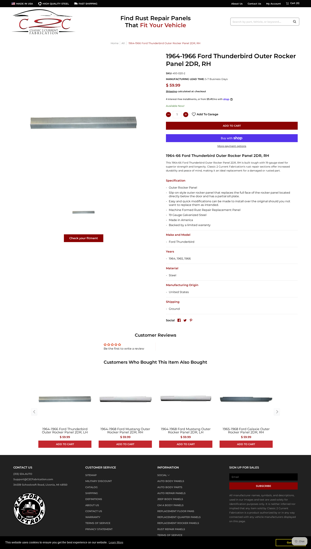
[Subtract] (168, 114)
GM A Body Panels (170, 505)
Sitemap (91, 475)
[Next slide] (277, 412)
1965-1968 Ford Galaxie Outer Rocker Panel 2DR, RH (246, 430)
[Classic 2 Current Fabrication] (44, 21)
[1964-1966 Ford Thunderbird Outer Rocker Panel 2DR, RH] (83, 212)
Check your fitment (83, 238)
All (123, 43)
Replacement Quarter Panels (179, 517)
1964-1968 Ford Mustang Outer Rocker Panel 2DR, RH (125, 430)
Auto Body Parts (169, 487)
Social (162, 475)
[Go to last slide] (34, 412)
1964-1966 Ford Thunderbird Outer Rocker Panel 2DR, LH (65, 430)
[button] (292, 3)
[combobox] (264, 21)
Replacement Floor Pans (175, 511)
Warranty (92, 517)
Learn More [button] (116, 542)
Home (114, 43)
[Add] (185, 114)
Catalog (91, 487)
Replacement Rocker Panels (178, 523)
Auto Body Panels (170, 481)
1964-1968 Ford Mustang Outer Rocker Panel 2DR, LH (186, 430)
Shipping (171, 91)
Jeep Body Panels (170, 499)
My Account (273, 4)
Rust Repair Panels (171, 529)
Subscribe (263, 486)
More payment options (231, 146)
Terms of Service (97, 523)
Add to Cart (232, 125)
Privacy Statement (98, 529)
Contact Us (254, 4)
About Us (237, 4)
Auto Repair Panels (171, 493)
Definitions (93, 499)
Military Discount (98, 481)
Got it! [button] (291, 542)
